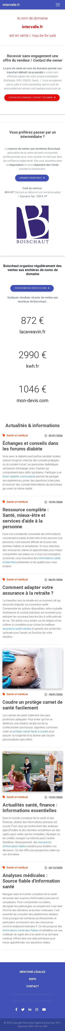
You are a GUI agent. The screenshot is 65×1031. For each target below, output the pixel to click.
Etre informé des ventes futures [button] (30, 288)
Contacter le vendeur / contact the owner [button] (30, 97)
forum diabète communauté (18, 476)
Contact (32, 986)
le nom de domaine (32, 18)
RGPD (32, 979)
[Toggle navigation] (57, 5)
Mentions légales (32, 971)
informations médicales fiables (20, 930)
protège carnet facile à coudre (30, 731)
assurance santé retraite (16, 628)
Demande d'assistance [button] (31, 178)
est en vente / (33, 35)
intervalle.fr (32, 26)
